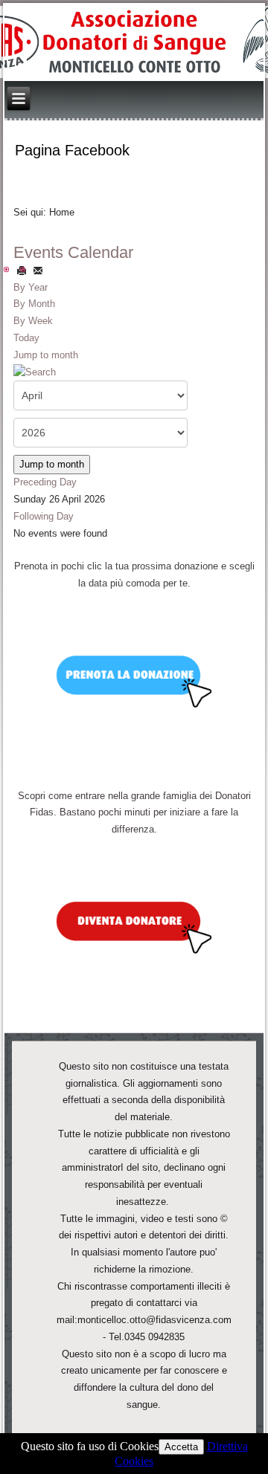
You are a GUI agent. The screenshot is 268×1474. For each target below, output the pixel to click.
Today (26, 337)
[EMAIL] (38, 270)
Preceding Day (45, 482)
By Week (33, 320)
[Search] (34, 371)
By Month (34, 303)
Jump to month (45, 355)
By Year (30, 287)
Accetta (181, 1446)
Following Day (43, 516)
